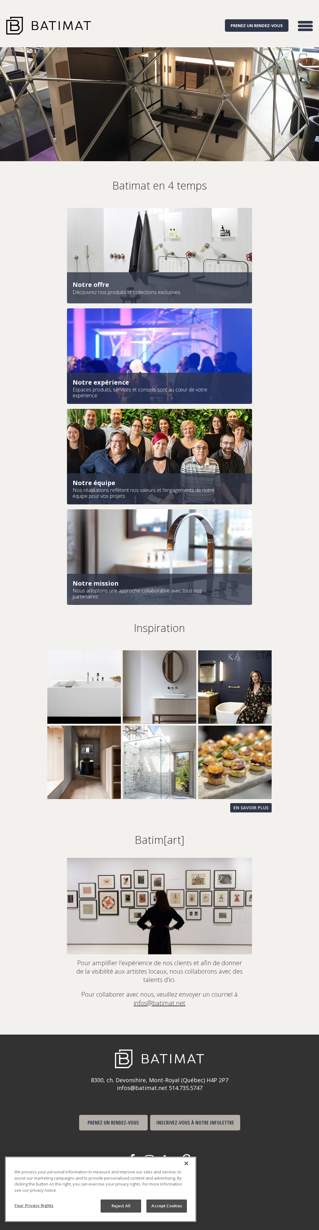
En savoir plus (251, 808)
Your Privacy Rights (33, 1205)
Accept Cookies (166, 1206)
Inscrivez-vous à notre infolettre (195, 1122)
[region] (100, 1189)
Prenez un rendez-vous (257, 25)
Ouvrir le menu (305, 26)
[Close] (186, 1163)
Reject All (121, 1206)
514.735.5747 (185, 1088)
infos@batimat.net (159, 1003)
